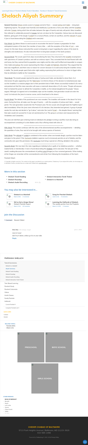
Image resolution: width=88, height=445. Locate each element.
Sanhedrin (36, 141)
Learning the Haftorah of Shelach (65, 202)
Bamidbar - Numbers (39, 11)
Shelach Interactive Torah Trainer (59, 177)
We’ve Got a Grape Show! (23, 202)
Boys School (59, 347)
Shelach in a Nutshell (55, 180)
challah (26, 135)
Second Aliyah (9, 57)
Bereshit (7, 401)
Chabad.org (39, 437)
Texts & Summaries (61, 11)
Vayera (7, 407)
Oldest (22, 220)
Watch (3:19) (17, 206)
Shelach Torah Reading (17, 177)
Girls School (45, 378)
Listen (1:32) (55, 196)
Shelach (50, 11)
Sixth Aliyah (8, 135)
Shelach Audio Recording (17, 182)
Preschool (31, 347)
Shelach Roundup (15, 180)
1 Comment (66, 206)
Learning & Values (8, 11)
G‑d (14, 44)
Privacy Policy (55, 437)
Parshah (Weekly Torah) (23, 11)
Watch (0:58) (17, 196)
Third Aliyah (8, 78)
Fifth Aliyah (8, 128)
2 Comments (26, 196)
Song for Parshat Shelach (62, 195)
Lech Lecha (8, 405)
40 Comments (26, 206)
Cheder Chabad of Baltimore (22, 3)
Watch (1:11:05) (56, 206)
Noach (6, 403)
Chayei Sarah (8, 409)
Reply (14, 238)
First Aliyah (8, 44)
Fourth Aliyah (9, 99)
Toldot (6, 411)
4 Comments (64, 196)
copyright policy (43, 163)
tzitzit (45, 151)
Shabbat (49, 149)
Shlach (8, 328)
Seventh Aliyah (9, 146)
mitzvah (19, 135)
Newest (17, 220)
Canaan (34, 33)
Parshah (9, 258)
